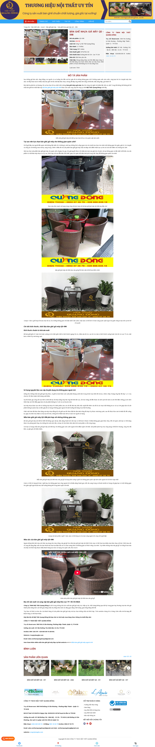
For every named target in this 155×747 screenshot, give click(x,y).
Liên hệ (91, 21)
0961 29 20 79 (110, 56)
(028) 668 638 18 (36, 724)
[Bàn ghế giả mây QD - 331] (91, 669)
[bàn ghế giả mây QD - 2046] (64, 669)
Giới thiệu (56, 21)
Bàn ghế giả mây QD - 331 (91, 680)
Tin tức (67, 21)
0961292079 (9, 739)
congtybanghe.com (36, 732)
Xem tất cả (127, 656)
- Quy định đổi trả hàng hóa (91, 710)
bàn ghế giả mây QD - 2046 (64, 680)
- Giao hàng (86, 707)
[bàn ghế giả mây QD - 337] (118, 669)
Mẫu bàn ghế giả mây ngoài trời (82, 642)
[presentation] (26, 668)
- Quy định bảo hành (89, 713)
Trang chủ (43, 21)
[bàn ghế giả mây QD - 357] (36, 669)
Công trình (79, 21)
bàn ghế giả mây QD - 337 (118, 680)
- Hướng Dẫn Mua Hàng (90, 705)
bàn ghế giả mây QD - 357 (36, 680)
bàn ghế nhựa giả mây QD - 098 (87, 33)
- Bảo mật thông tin (89, 715)
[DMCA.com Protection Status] (115, 710)
